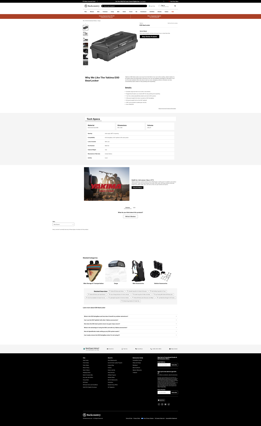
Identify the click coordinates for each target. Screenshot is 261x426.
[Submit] (102, 6)
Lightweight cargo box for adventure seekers (119, 297)
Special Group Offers (113, 384)
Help (84, 358)
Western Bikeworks (137, 370)
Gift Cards (85, 382)
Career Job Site (111, 370)
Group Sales (86, 379)
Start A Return (86, 370)
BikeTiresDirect (136, 367)
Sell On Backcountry (113, 379)
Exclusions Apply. (161, 378)
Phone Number (161, 389)
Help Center (86, 360)
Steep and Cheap (137, 362)
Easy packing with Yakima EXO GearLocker (164, 294)
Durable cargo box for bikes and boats (142, 294)
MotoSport (135, 365)
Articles (110, 367)
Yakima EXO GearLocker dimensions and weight (144, 297)
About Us (110, 358)
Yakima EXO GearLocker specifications (98, 294)
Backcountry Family (138, 358)
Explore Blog (111, 365)
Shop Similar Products (149, 36)
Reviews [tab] (128, 207)
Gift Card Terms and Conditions (90, 384)
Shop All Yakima (137, 187)
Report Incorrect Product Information (167, 108)
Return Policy (86, 367)
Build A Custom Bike (88, 375)
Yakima (141, 23)
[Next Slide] (164, 1)
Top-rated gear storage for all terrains (167, 297)
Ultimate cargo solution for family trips (131, 301)
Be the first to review (173, 23)
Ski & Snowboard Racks (91, 20)
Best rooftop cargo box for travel (159, 291)
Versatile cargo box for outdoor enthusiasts (138, 291)
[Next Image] (85, 67)
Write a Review (130, 216)
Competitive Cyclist (137, 360)
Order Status (86, 365)
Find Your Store (174, 1)
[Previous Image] (85, 23)
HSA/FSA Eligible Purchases (90, 387)
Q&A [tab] (134, 207)
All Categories (111, 387)
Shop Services (111, 372)
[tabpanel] (130, 141)
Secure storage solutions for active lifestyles (119, 294)
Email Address (161, 362)
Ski (83, 20)
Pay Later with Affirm (88, 377)
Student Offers (111, 377)
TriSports (135, 372)
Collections (110, 382)
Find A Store (86, 362)
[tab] (93, 119)
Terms (159, 386)
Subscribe (174, 365)
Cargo (99, 20)
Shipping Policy (86, 372)
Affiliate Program (112, 375)
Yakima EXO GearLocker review (117, 291)
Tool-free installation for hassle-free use (96, 297)
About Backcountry (112, 360)
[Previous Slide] (97, 1)
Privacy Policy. (163, 386)
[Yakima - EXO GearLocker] (85, 27)
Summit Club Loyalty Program (115, 362)
